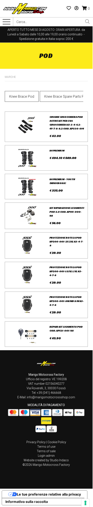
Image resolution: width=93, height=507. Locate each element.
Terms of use (46, 446)
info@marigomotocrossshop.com (51, 397)
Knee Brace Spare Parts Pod (66, 96)
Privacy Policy (36, 442)
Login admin (46, 455)
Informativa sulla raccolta (26, 501)
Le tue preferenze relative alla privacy (49, 494)
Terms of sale (46, 451)
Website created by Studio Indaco (46, 460)
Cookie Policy (57, 442)
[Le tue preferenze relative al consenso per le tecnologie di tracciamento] (85, 503)
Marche (10, 76)
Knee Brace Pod (21, 96)
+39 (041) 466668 (49, 392)
